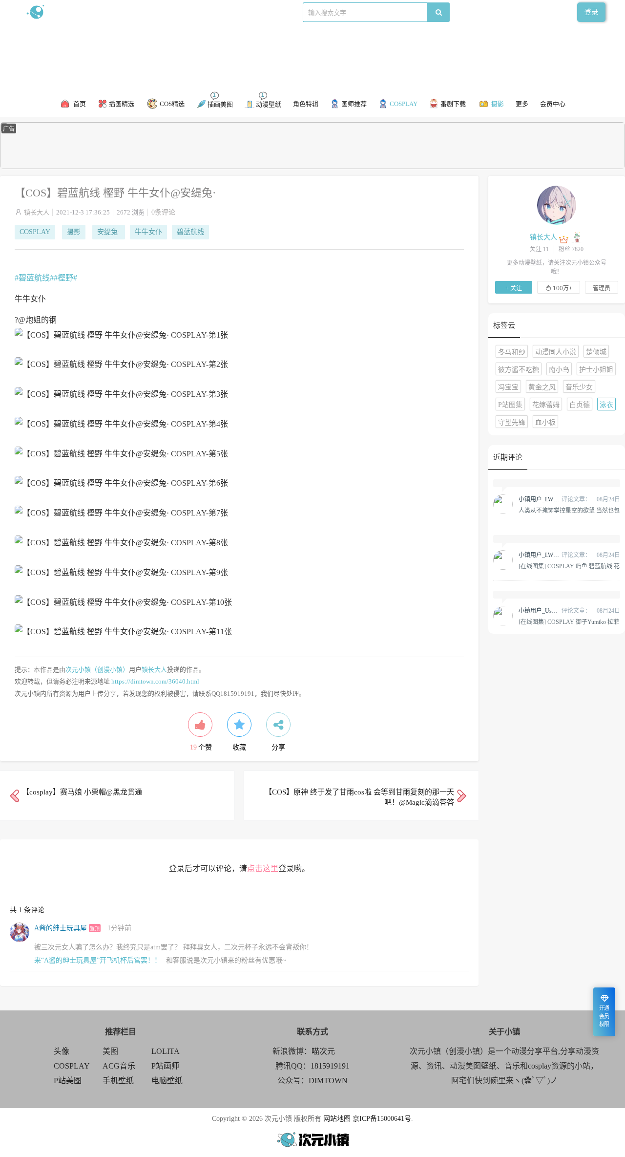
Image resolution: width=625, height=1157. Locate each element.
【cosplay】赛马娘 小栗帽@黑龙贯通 (82, 792)
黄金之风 (542, 387)
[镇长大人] (556, 204)
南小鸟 (559, 369)
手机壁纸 (118, 1080)
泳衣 (606, 404)
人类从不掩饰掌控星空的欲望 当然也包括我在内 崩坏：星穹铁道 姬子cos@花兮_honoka (569, 510)
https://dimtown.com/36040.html (155, 681)
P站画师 (165, 1066)
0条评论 (163, 212)
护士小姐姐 (596, 369)
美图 (110, 1051)
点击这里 (262, 868)
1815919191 (330, 1066)
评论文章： (555, 499)
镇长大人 (36, 212)
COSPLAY (35, 232)
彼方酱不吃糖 (518, 369)
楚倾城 (596, 352)
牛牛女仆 (148, 232)
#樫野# (65, 278)
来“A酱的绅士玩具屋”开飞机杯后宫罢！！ (97, 960)
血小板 (545, 422)
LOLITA (165, 1051)
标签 (220, 12)
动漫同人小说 (555, 352)
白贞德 (579, 404)
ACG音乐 (119, 1066)
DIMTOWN (328, 1080)
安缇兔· (108, 232)
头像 (61, 1051)
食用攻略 (159, 12)
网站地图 (337, 1118)
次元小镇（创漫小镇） (97, 669)
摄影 (74, 232)
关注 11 (539, 249)
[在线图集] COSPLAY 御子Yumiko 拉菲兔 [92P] (569, 621)
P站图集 (510, 404)
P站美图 (68, 1080)
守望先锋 (511, 422)
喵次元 (323, 1051)
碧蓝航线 (190, 232)
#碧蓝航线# (34, 278)
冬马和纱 (511, 352)
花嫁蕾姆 (546, 404)
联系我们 (193, 12)
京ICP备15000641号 (382, 1118)
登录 (591, 12)
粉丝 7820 (571, 249)
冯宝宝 (508, 387)
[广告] (312, 167)
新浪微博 (126, 12)
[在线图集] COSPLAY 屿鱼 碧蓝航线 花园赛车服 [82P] (569, 566)
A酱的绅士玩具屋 (60, 928)
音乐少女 (579, 387)
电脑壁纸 (167, 1080)
